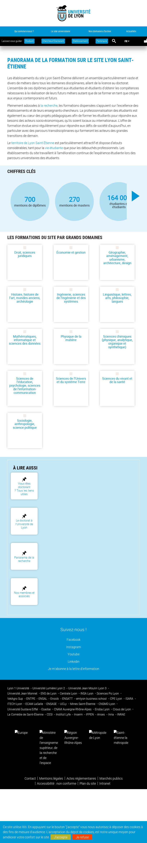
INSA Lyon (87, 693)
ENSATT (68, 699)
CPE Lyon (116, 699)
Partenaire (102, 41)
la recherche (49, 105)
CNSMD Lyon (107, 704)
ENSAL (43, 699)
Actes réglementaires (81, 778)
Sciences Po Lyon (108, 693)
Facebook (73, 639)
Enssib (55, 699)
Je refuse (82, 837)
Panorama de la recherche (24, 559)
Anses (101, 714)
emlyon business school (91, 699)
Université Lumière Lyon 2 (49, 688)
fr (126, 41)
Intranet (104, 783)
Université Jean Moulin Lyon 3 (87, 688)
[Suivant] (136, 196)
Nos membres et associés (24, 594)
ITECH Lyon (15, 704)
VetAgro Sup (15, 699)
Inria (111, 714)
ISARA (129, 699)
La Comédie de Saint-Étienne (25, 714)
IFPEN (90, 714)
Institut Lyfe (63, 714)
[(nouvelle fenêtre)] (49, 747)
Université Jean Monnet (22, 693)
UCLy (63, 704)
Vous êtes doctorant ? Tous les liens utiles (24, 488)
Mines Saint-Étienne (83, 704)
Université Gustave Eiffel (23, 709)
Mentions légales (51, 778)
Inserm (78, 714)
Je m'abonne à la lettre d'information (73, 668)
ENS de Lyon (49, 693)
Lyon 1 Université (18, 688)
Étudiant (29, 41)
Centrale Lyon (69, 693)
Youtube (73, 654)
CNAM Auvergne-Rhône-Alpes (73, 709)
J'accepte (60, 837)
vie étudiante (54, 148)
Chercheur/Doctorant (53, 41)
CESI (50, 714)
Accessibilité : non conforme (56, 783)
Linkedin (73, 661)
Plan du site (88, 783)
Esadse (46, 709)
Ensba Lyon (102, 709)
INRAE (121, 714)
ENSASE (51, 704)
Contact (30, 778)
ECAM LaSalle (34, 704)
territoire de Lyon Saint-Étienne (32, 143)
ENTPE (31, 699)
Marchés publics (111, 778)
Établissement (80, 41)
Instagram (73, 647)
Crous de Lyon (122, 709)
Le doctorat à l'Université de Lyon (24, 523)
